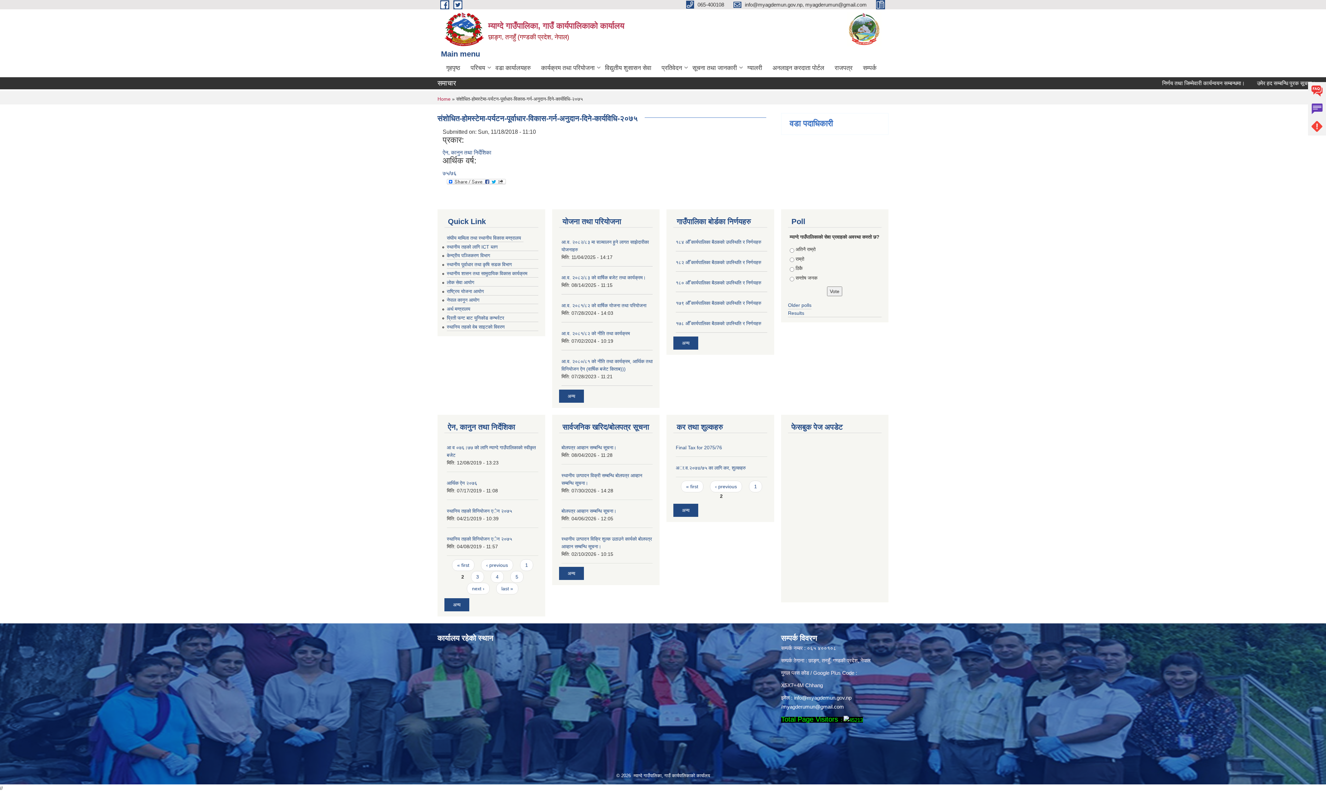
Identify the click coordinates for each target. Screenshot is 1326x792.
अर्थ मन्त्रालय (458, 309)
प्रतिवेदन (672, 67)
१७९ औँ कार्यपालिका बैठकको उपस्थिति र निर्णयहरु (718, 303)
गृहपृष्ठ (453, 67)
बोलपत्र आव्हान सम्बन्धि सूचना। (588, 447)
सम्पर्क (869, 67)
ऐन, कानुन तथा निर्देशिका (467, 153)
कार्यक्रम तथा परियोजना (568, 67)
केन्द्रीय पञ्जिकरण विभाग (468, 255)
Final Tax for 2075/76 (699, 447)
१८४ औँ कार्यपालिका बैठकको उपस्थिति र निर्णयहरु (718, 242)
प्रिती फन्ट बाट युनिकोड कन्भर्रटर (475, 318)
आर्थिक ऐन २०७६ (462, 483)
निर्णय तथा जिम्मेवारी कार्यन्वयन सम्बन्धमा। (1168, 83)
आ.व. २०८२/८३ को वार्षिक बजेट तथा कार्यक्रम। (603, 277)
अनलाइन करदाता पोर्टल (798, 67)
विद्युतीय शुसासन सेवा (628, 67)
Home (444, 99)
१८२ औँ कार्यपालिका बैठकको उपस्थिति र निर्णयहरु (718, 262)
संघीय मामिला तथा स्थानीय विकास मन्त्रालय (484, 238)
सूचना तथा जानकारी (714, 67)
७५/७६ (450, 173)
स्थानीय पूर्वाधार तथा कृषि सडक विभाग (479, 264)
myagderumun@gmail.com (813, 707)
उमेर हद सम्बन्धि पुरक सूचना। (1251, 83)
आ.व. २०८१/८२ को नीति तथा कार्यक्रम (595, 333)
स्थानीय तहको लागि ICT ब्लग (472, 247)
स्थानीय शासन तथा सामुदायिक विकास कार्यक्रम (487, 273)
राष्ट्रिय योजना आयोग (465, 291)
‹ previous (497, 565)
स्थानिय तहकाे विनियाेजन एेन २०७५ (479, 511)
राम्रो (800, 259)
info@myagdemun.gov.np (823, 698)
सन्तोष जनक (806, 278)
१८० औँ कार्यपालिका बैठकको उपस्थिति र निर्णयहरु (718, 282)
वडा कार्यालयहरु (513, 67)
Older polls (799, 305)
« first (463, 565)
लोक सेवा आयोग (460, 282)
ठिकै (799, 268)
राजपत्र (844, 67)
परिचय (478, 67)
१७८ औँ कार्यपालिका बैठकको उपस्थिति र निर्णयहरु (718, 323)
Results (796, 313)
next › (478, 588)
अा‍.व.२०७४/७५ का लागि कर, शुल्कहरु (711, 468)
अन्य (571, 396)
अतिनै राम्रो (806, 249)
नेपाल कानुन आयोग (463, 300)
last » (507, 588)
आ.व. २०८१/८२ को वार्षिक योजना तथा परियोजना (603, 305)
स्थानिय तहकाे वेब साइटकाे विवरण (476, 327)
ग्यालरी (754, 67)
